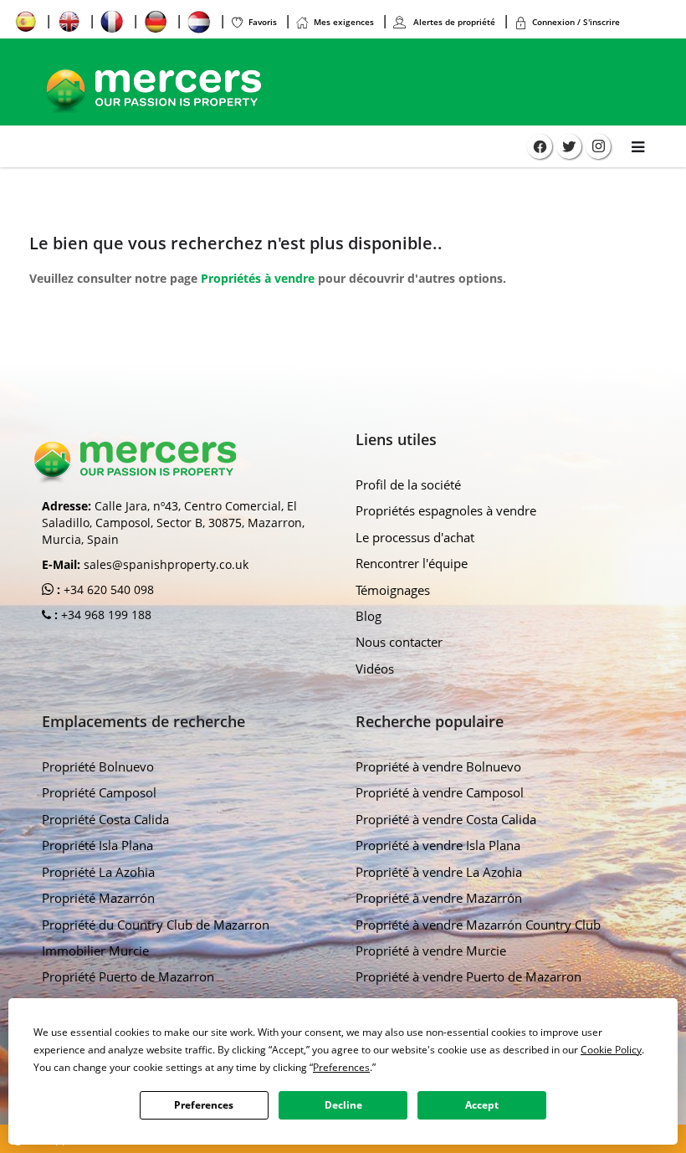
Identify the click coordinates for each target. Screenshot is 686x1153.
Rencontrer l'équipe (412, 563)
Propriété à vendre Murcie (431, 950)
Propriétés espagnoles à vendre (446, 510)
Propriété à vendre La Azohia (439, 871)
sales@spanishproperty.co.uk (166, 564)
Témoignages (393, 590)
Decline (343, 1105)
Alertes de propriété (453, 22)
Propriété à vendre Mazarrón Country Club (478, 924)
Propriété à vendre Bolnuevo (438, 766)
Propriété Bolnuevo (98, 766)
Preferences (203, 1105)
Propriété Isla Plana (97, 845)
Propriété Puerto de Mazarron (128, 976)
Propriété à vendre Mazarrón (439, 897)
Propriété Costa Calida (105, 819)
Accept (482, 1105)
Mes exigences (344, 22)
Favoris (262, 22)
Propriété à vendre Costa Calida (446, 819)
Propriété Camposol (99, 792)
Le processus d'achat (415, 537)
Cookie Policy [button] (611, 1050)
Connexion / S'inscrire (576, 22)
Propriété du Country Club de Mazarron (155, 924)
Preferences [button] (341, 1067)
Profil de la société (408, 484)
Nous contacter (399, 641)
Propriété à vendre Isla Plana (438, 845)
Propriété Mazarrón (98, 897)
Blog (368, 615)
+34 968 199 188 (104, 615)
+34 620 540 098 (107, 589)
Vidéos (375, 668)
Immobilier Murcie (95, 950)
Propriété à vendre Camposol (440, 792)
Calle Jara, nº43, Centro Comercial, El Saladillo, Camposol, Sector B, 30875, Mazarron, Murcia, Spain (173, 522)
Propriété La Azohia (98, 871)
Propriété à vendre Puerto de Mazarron (468, 976)
